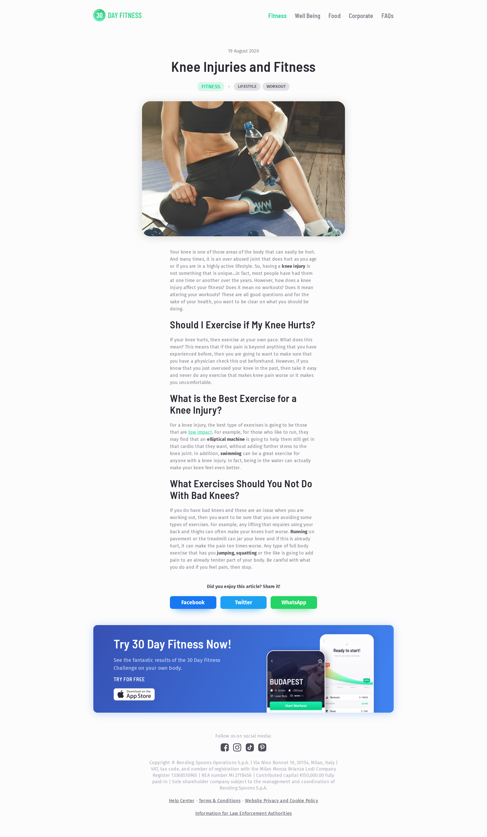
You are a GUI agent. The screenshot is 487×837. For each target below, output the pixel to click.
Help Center (181, 800)
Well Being (307, 15)
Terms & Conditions (220, 800)
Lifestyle (247, 86)
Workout (276, 86)
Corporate (361, 15)
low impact (200, 432)
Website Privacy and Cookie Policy (281, 800)
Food (334, 15)
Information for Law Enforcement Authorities (243, 813)
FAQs (387, 15)
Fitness (277, 15)
